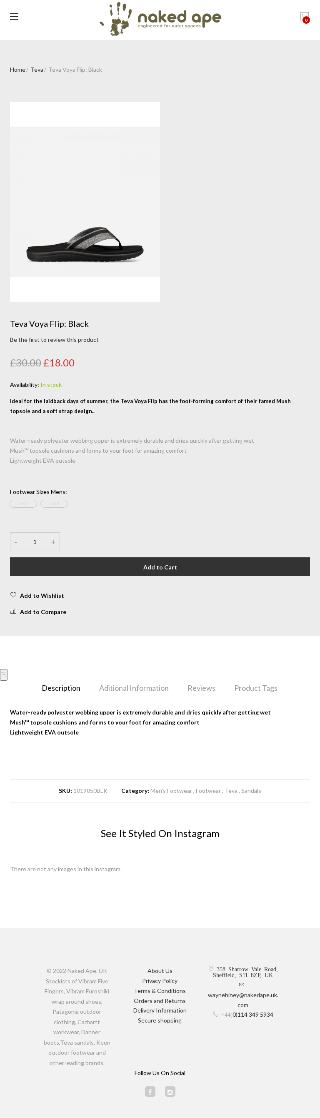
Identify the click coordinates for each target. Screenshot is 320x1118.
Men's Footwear (171, 790)
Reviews (201, 687)
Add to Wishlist (42, 595)
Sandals (251, 790)
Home (17, 69)
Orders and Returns (160, 1000)
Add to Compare (43, 611)
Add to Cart (160, 567)
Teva (36, 69)
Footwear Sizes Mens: (38, 491)
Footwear (208, 790)
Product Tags (256, 687)
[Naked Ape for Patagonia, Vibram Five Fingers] (160, 20)
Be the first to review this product (54, 339)
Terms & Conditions (160, 990)
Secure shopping (160, 1020)
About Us (160, 970)
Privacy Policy (160, 980)
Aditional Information (134, 687)
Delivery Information (160, 1010)
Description (61, 687)
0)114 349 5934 (252, 1014)
